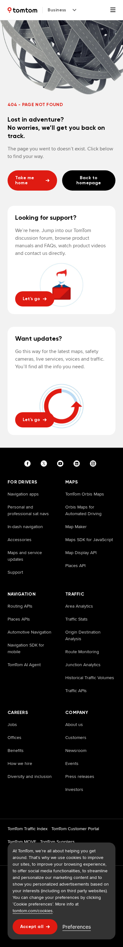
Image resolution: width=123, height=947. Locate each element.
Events (72, 763)
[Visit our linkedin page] (77, 463)
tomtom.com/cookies (33, 910)
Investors (74, 789)
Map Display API (81, 552)
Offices (14, 737)
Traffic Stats (76, 619)
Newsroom (75, 750)
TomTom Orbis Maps (84, 494)
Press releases (79, 776)
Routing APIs (20, 606)
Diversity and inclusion (30, 776)
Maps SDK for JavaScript (89, 539)
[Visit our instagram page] (94, 463)
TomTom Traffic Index (28, 828)
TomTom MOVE (22, 841)
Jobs (12, 724)
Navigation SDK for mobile (26, 648)
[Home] (22, 10)
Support (15, 572)
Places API (75, 565)
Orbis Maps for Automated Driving (83, 510)
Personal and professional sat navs (28, 510)
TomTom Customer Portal (75, 828)
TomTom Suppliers (57, 841)
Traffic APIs (76, 690)
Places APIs (19, 619)
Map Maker (76, 526)
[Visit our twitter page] (45, 463)
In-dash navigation (25, 526)
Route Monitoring (82, 651)
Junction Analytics (83, 664)
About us (74, 724)
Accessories (20, 539)
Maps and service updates (25, 555)
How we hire (20, 763)
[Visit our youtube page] (61, 463)
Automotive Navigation (29, 632)
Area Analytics (79, 606)
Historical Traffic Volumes (89, 677)
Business (57, 10)
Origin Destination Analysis (83, 635)
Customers (75, 737)
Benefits (16, 750)
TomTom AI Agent (24, 664)
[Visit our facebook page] (28, 463)
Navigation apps (23, 494)
